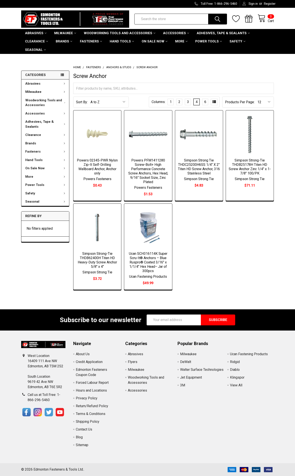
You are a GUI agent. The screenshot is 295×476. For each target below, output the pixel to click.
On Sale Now (153, 41)
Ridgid (235, 362)
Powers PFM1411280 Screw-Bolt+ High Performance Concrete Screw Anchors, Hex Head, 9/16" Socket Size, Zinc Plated (148, 171)
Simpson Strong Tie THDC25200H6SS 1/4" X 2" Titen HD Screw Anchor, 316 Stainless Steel (199, 166)
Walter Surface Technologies (202, 370)
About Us (83, 354)
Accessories (174, 33)
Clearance (35, 41)
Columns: (158, 102)
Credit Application (89, 362)
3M (182, 385)
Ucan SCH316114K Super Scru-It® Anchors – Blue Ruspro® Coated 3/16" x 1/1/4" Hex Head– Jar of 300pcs (148, 262)
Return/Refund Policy (92, 406)
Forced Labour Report (92, 383)
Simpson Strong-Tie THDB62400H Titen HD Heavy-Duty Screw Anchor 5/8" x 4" (97, 260)
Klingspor (237, 377)
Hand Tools (120, 41)
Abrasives (34, 33)
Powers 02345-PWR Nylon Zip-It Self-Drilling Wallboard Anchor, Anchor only (97, 166)
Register (270, 4)
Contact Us (84, 429)
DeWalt (185, 362)
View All (236, 385)
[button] (26, 412)
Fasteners (89, 41)
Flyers (132, 362)
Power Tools (207, 41)
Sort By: (82, 102)
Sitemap (82, 445)
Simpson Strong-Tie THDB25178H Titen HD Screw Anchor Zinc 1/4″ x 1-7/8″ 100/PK (250, 166)
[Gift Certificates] (251, 19)
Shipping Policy (87, 422)
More (179, 41)
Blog (79, 437)
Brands (62, 41)
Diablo (235, 370)
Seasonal (34, 50)
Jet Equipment (191, 377)
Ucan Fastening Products (249, 354)
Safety (236, 41)
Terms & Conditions (90, 414)
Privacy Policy (86, 398)
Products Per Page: (240, 102)
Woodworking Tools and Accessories (118, 33)
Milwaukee (63, 33)
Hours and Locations (91, 390)
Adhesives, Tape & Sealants (222, 33)
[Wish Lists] (238, 19)
